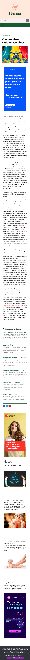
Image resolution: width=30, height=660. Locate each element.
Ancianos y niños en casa (10, 394)
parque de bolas (21, 229)
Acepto (9, 657)
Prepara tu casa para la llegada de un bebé (14, 332)
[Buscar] (27, 20)
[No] (28, 653)
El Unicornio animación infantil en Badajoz (12, 305)
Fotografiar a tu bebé (9, 583)
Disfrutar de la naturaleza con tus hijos (13, 370)
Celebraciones (6, 35)
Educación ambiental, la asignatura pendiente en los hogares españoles (14, 501)
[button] (2, 25)
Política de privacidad (18, 657)
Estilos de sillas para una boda (11, 382)
